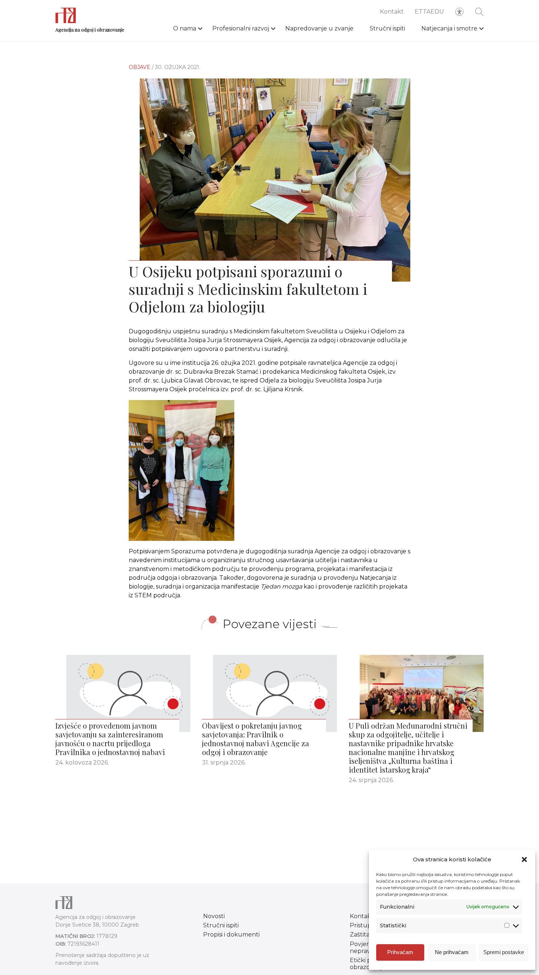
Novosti (214, 916)
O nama (184, 28)
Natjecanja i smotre (449, 28)
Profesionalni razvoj (240, 28)
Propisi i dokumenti (231, 934)
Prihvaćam (400, 952)
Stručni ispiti (387, 28)
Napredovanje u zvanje (319, 28)
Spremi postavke (503, 952)
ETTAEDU (429, 11)
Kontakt (392, 11)
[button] (524, 859)
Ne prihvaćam (452, 952)
